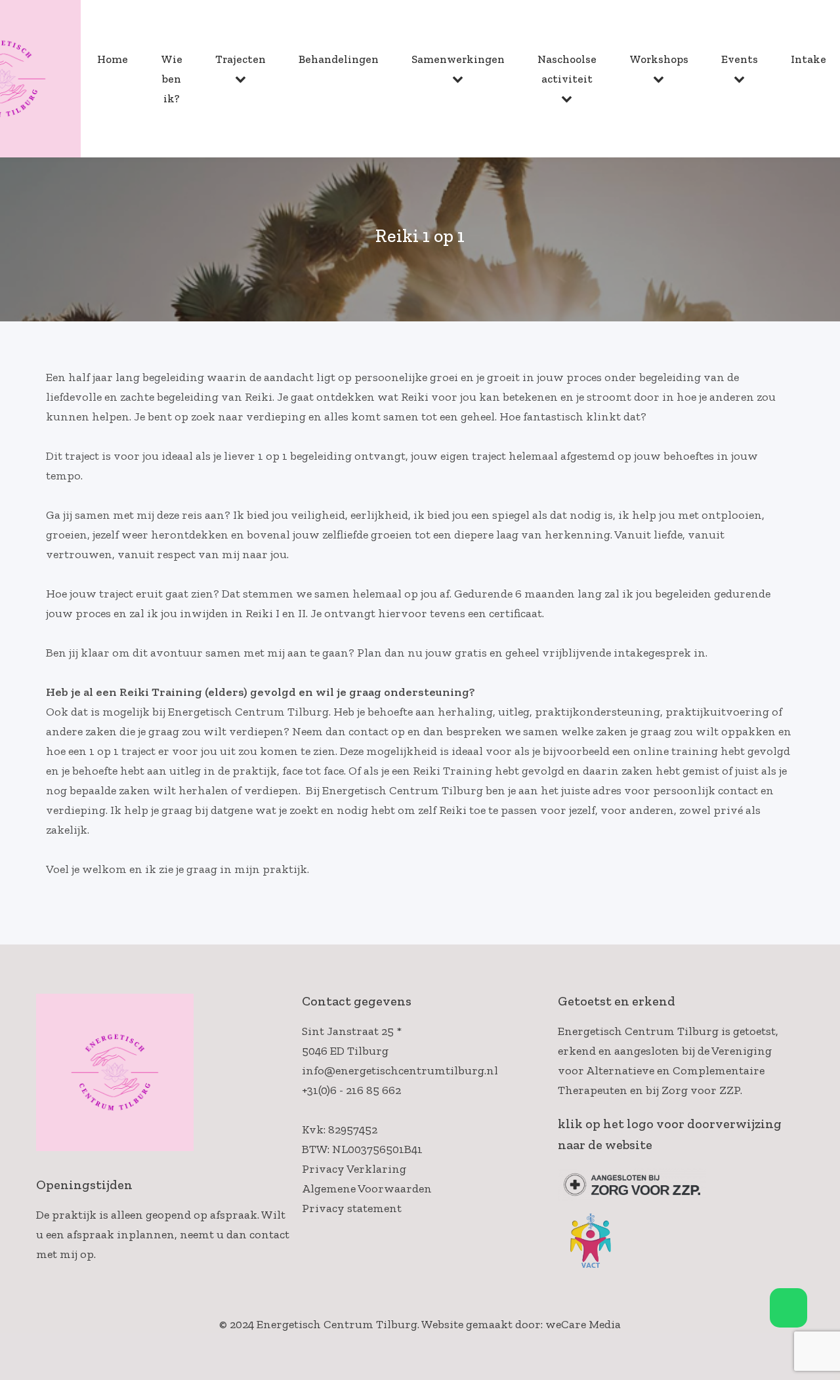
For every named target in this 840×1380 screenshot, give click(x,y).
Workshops (658, 59)
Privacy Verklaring (354, 1169)
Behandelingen (339, 59)
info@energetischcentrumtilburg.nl (400, 1070)
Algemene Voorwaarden (367, 1188)
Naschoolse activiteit (567, 68)
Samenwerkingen (458, 59)
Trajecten (240, 59)
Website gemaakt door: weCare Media (521, 1324)
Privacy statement (352, 1208)
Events (739, 59)
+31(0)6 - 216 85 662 (351, 1090)
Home (112, 59)
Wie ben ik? (171, 78)
